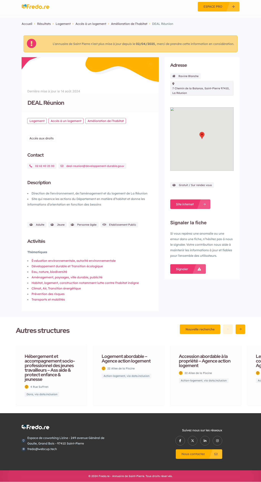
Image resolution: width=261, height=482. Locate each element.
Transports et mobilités (48, 299)
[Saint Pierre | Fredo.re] (35, 6)
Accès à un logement (90, 24)
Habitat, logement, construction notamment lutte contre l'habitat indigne (85, 283)
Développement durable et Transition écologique (67, 266)
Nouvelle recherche (200, 329)
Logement (63, 24)
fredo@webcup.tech (42, 449)
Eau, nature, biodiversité (49, 272)
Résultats (44, 24)
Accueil (27, 24)
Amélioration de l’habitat (129, 24)
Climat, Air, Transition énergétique (56, 288)
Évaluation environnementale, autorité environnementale (74, 261)
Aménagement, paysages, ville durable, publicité (67, 277)
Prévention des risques (48, 294)
